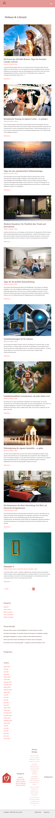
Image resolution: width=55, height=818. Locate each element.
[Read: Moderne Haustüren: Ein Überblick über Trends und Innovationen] (27, 208)
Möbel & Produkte (8, 569)
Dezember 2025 (8, 682)
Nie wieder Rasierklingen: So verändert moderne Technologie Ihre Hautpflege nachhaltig (26, 633)
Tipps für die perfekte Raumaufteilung (19, 282)
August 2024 (7, 723)
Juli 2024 (6, 725)
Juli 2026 (6, 669)
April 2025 (6, 702)
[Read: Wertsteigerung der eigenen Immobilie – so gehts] (27, 431)
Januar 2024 (7, 738)
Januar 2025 (7, 710)
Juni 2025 (6, 697)
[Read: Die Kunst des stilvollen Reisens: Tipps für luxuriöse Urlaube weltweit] (27, 40)
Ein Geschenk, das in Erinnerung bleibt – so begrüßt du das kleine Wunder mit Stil (24, 642)
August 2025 (7, 692)
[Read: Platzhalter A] (27, 548)
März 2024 (6, 736)
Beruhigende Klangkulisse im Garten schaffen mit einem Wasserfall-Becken (23, 636)
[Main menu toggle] (51, 3)
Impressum (46, 812)
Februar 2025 (7, 707)
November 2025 (8, 684)
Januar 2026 (7, 679)
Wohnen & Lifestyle (8, 64)
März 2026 (6, 674)
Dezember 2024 (8, 713)
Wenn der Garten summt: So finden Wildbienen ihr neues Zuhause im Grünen (23, 630)
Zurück (5, 589)
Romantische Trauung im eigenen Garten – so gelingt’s (26, 119)
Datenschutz (38, 812)
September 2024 (8, 720)
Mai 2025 (6, 700)
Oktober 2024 (7, 718)
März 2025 (6, 705)
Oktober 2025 (7, 687)
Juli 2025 (6, 695)
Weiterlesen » (7, 78)
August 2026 (7, 666)
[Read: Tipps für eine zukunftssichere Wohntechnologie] (27, 154)
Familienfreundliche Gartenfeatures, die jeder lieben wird (27, 396)
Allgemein (6, 607)
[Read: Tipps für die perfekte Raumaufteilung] (27, 263)
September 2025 (8, 689)
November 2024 (8, 715)
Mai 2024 (6, 731)
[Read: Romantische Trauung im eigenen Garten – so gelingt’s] (27, 100)
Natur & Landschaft (18, 569)
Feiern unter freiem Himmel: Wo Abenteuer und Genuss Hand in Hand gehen (23, 639)
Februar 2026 (7, 677)
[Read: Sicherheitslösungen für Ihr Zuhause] (27, 320)
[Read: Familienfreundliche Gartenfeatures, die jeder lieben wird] (27, 377)
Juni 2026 (6, 672)
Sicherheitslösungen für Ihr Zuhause (18, 339)
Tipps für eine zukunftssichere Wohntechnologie (23, 171)
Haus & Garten (7, 609)
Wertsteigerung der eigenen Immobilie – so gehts (23, 448)
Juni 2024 (6, 728)
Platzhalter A (9, 566)
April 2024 (6, 733)
